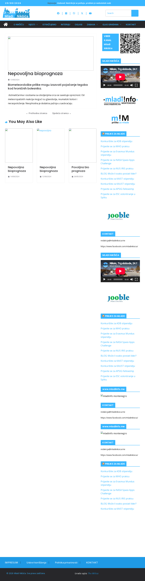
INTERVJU (65, 24)
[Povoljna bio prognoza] (82, 145)
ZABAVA (91, 24)
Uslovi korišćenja (36, 562)
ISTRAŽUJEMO (49, 24)
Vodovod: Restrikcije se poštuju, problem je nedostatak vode (84, 3)
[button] (36, 24)
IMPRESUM (11, 562)
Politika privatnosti (66, 562)
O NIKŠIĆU (19, 24)
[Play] (104, 85)
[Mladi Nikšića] (5, 24)
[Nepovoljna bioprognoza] (19, 145)
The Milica (93, 573)
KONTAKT (131, 24)
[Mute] (131, 85)
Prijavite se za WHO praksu (115, 146)
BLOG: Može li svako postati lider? (119, 173)
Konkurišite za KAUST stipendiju (118, 183)
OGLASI (78, 24)
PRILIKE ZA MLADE (115, 133)
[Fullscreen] (136, 85)
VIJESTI (31, 24)
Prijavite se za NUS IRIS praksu (117, 168)
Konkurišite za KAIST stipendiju (117, 178)
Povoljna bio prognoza (80, 169)
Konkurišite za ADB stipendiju (116, 141)
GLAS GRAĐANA (111, 24)
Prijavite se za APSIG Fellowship (117, 188)
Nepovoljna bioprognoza (17, 169)
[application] (120, 77)
